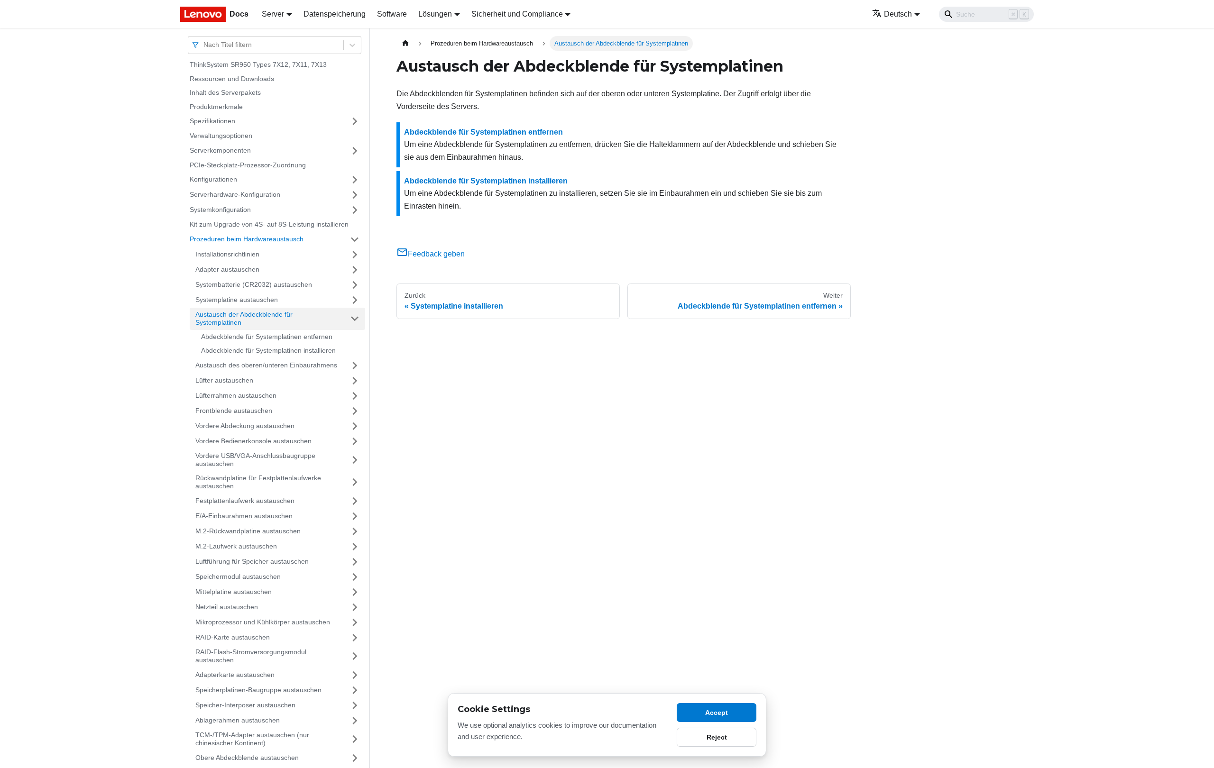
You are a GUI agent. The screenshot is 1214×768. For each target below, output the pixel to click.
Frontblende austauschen (233, 410)
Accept (716, 712)
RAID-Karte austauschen (232, 637)
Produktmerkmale (216, 106)
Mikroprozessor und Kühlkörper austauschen (262, 622)
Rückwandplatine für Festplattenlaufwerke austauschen (258, 482)
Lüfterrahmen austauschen (235, 395)
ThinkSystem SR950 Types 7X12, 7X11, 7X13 (258, 64)
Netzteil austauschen (226, 607)
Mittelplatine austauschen (233, 591)
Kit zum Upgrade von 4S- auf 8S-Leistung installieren (269, 224)
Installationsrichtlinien (227, 254)
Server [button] (273, 14)
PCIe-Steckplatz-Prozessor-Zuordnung (248, 165)
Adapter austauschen (227, 269)
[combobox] (204, 44)
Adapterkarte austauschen (235, 674)
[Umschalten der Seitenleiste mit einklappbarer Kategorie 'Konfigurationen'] (354, 179)
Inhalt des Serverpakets (225, 92)
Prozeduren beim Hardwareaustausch (247, 239)
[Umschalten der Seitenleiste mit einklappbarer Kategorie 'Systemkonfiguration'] (354, 210)
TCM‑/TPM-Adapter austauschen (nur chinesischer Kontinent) (252, 739)
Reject (717, 737)
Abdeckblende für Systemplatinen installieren (268, 350)
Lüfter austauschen (224, 380)
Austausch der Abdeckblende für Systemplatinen (244, 319)
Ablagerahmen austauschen (237, 720)
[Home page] (405, 43)
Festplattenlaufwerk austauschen (244, 500)
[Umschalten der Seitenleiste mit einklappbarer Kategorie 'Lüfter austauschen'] (354, 380)
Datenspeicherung (335, 14)
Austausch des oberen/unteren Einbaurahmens (266, 365)
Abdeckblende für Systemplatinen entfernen (266, 336)
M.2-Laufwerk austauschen (236, 546)
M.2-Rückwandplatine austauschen (248, 531)
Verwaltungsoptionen (221, 135)
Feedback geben (436, 254)
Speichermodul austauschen (238, 576)
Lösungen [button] (435, 14)
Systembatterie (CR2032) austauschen (253, 284)
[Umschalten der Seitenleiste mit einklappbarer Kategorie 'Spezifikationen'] (354, 121)
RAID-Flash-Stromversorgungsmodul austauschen (250, 656)
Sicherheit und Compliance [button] (517, 14)
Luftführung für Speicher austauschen (252, 561)
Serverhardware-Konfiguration (235, 194)
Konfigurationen (213, 179)
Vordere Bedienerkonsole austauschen (253, 441)
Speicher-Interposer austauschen (245, 705)
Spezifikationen (212, 121)
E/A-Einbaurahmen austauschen (244, 516)
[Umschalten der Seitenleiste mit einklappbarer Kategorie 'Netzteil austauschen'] (354, 607)
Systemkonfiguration (220, 209)
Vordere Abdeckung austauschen (244, 426)
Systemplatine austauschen (236, 299)
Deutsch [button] (898, 14)
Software (392, 14)
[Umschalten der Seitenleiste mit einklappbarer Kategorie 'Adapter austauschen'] (354, 269)
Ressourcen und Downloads (232, 78)
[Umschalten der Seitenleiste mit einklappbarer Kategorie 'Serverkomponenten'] (354, 150)
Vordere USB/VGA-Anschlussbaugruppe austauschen (255, 460)
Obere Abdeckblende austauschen (247, 757)
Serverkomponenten (220, 150)
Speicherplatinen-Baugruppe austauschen (258, 690)
